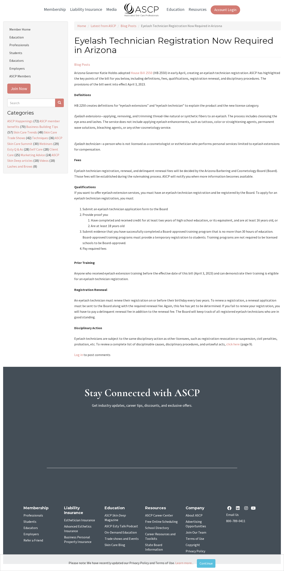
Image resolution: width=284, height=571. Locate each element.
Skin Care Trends (25, 132)
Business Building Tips (42, 127)
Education (16, 37)
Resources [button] (197, 9)
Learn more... (184, 563)
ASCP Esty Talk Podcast (121, 526)
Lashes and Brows (19, 166)
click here (233, 344)
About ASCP (194, 515)
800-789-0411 (235, 521)
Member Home (20, 29)
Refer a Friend (33, 540)
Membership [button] (55, 9)
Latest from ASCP (103, 26)
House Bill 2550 (141, 73)
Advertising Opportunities (196, 524)
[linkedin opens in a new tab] (238, 508)
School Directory (157, 528)
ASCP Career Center (159, 515)
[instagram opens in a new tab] (246, 508)
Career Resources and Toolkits (160, 536)
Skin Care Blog (115, 545)
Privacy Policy (195, 551)
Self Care (36, 149)
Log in (78, 355)
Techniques (40, 138)
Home (81, 26)
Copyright (193, 545)
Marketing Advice (33, 155)
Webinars (46, 144)
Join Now (19, 88)
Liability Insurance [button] (86, 9)
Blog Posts (128, 26)
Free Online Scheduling (161, 521)
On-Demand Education (121, 532)
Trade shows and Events (122, 538)
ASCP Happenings (20, 121)
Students (15, 53)
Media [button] (111, 9)
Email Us (232, 515)
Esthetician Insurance (79, 520)
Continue (206, 563)
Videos (44, 160)
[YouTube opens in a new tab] (254, 508)
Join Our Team (196, 532)
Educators (16, 60)
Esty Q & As (15, 149)
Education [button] (175, 9)
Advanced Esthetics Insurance (77, 528)
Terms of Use (195, 538)
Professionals (19, 45)
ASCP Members (20, 76)
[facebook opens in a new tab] (230, 508)
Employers (17, 68)
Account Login (225, 9)
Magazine (115, 517)
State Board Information (154, 547)
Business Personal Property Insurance (77, 539)
